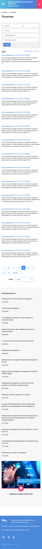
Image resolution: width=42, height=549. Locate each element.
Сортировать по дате (31, 51)
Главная (4, 12)
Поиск (7, 45)
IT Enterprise (16, 544)
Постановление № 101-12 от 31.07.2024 (16, 250)
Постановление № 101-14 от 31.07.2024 (16, 223)
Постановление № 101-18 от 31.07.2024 (16, 167)
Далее (15, 273)
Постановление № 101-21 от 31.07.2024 (16, 126)
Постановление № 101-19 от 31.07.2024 (16, 154)
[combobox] (24, 279)
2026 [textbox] (18, 279)
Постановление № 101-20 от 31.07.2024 (16, 140)
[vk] (3, 537)
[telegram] (8, 537)
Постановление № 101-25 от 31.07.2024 (16, 71)
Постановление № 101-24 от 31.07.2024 (16, 85)
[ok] (14, 537)
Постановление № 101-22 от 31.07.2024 (16, 112)
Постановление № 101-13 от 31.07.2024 (16, 236)
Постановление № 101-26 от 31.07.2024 (16, 55)
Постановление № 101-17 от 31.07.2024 (16, 181)
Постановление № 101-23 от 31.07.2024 (16, 98)
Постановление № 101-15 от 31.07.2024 (16, 195)
